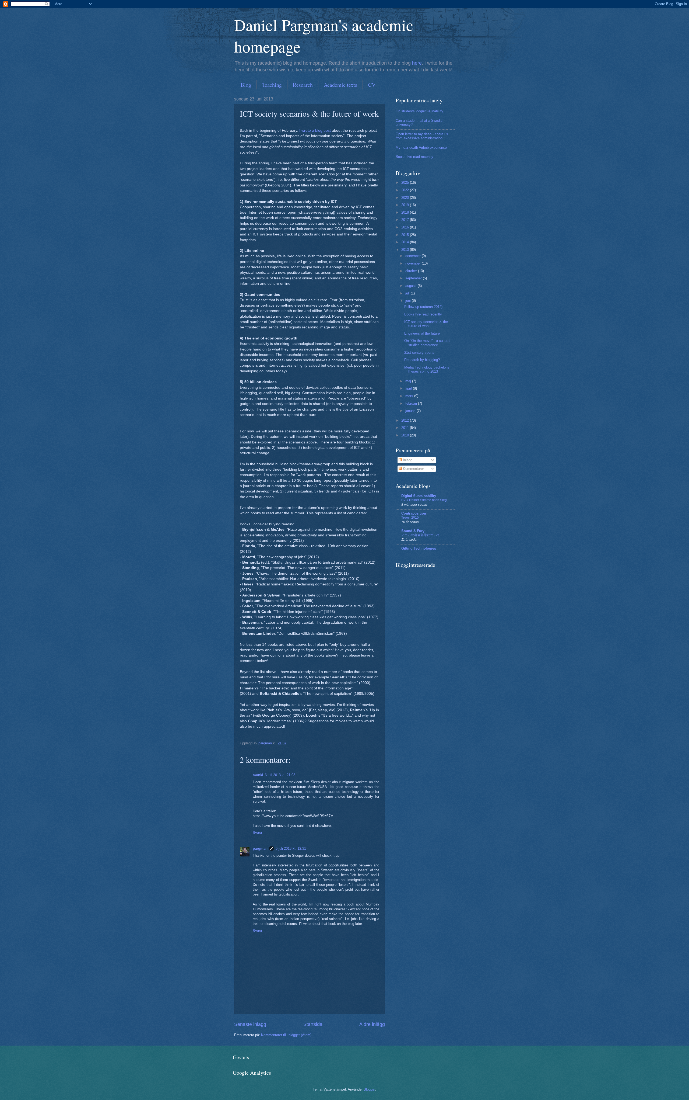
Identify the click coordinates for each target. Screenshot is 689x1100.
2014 (405, 242)
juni (408, 301)
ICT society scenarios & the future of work (426, 324)
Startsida (312, 1024)
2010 (405, 435)
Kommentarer (413, 469)
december (413, 256)
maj (408, 381)
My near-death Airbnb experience (421, 147)
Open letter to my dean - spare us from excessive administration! (422, 136)
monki (258, 775)
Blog (246, 84)
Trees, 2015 (410, 517)
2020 (405, 198)
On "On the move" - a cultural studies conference (427, 343)
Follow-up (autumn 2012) (423, 307)
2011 (405, 428)
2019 (405, 205)
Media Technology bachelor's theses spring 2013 (426, 369)
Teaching (272, 84)
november (413, 263)
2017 (405, 220)
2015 (405, 235)
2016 (405, 227)
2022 (405, 190)
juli (408, 293)
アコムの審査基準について (420, 535)
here (417, 63)
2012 (405, 420)
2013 (405, 250)
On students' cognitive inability (419, 111)
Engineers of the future (422, 333)
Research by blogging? (422, 360)
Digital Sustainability (418, 496)
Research (303, 84)
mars (409, 396)
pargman (260, 848)
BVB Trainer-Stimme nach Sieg (424, 500)
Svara (257, 833)
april (409, 388)
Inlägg (407, 460)
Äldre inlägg (372, 1024)
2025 (405, 183)
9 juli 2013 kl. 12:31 (291, 848)
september (414, 278)
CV (371, 84)
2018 (405, 212)
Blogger (369, 1089)
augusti (411, 286)
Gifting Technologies (418, 548)
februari (411, 403)
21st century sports (419, 353)
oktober (411, 271)
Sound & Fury (412, 531)
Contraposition (413, 513)
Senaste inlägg (250, 1024)
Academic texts (340, 84)
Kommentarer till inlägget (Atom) (286, 1035)
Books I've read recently (414, 157)
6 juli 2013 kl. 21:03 (280, 775)
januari (411, 411)
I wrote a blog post (315, 131)
